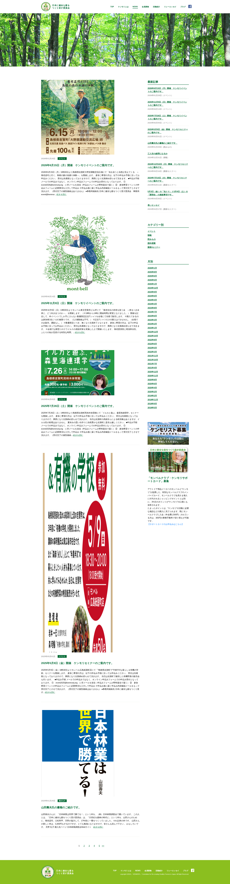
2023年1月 (152, 328)
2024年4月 (152, 300)
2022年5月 (152, 348)
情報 (150, 235)
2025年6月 (152, 276)
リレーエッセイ (170, 7)
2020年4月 (152, 388)
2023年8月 (152, 308)
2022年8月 (152, 340)
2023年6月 (152, 316)
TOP (112, 7)
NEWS (135, 7)
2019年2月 (152, 396)
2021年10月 (153, 360)
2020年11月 (153, 376)
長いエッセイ (154, 205)
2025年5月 (152, 280)
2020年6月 (152, 384)
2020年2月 (152, 392)
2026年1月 (152, 268)
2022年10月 (153, 336)
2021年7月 (152, 364)
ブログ (183, 7)
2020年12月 (153, 372)
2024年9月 (152, 292)
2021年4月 (152, 368)
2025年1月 (152, 284)
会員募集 (145, 7)
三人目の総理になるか (158, 153)
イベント (152, 231)
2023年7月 (152, 312)
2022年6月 (152, 344)
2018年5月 (152, 407)
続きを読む (62, 194)
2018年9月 (152, 403)
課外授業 (152, 243)
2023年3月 (152, 320)
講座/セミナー (154, 247)
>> (103, 846)
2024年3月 (152, 304)
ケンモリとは (123, 7)
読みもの (152, 239)
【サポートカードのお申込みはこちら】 (166, 524)
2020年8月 (152, 380)
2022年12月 (153, 332)
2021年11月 (153, 356)
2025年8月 (152, 272)
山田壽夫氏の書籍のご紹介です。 (163, 143)
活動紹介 (156, 7)
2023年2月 (152, 324)
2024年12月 (153, 288)
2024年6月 (152, 296)
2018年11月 (153, 400)
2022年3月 (152, 352)
